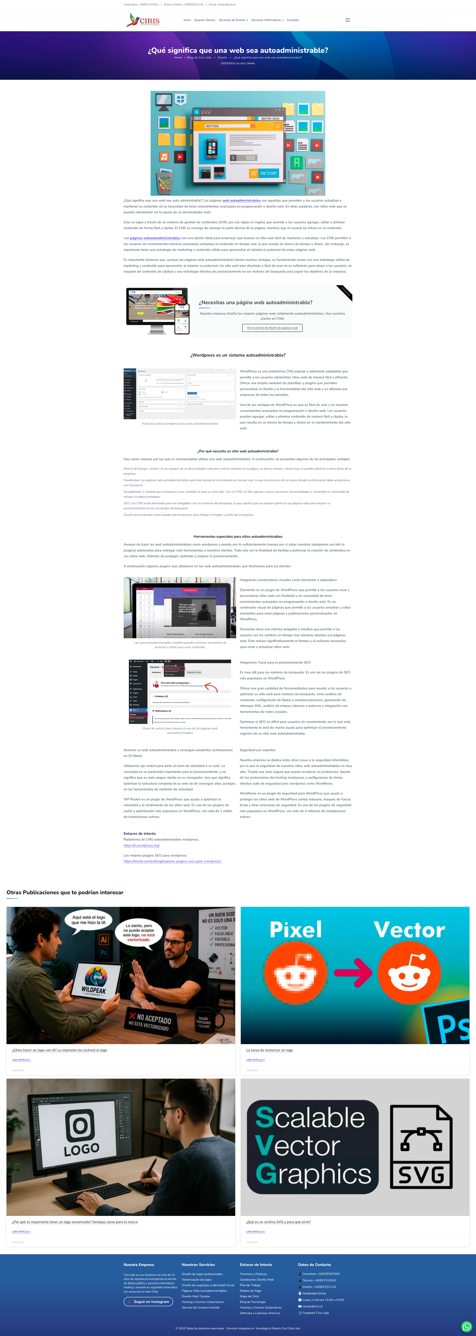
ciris (242, 63)
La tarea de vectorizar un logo (269, 1050)
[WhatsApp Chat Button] (466, 1326)
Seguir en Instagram (151, 1301)
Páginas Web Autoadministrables (204, 1291)
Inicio (187, 20)
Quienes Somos (204, 20)
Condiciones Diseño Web (257, 1280)
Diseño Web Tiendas (196, 1296)
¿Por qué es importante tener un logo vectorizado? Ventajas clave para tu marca (75, 1222)
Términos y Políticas (253, 1274)
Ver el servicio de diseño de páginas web (272, 328)
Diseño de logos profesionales (202, 1274)
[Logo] (142, 20)
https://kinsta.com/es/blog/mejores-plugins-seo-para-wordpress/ (173, 861)
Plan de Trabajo (250, 1285)
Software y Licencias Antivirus (260, 1313)
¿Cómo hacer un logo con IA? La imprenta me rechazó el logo (59, 1050)
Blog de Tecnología (253, 1302)
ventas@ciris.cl (313, 1306)
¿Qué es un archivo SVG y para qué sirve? (278, 1222)
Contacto (293, 20)
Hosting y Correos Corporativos (203, 1302)
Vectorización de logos (197, 1280)
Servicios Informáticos (266, 20)
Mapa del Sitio (249, 1296)
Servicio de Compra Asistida (200, 1308)
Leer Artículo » (21, 1059)
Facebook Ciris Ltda (316, 1313)
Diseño (222, 57)
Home (178, 57)
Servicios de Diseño (232, 20)
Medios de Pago (250, 1291)
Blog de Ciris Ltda (199, 57)
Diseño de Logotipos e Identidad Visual (208, 1285)
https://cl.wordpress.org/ (142, 845)
